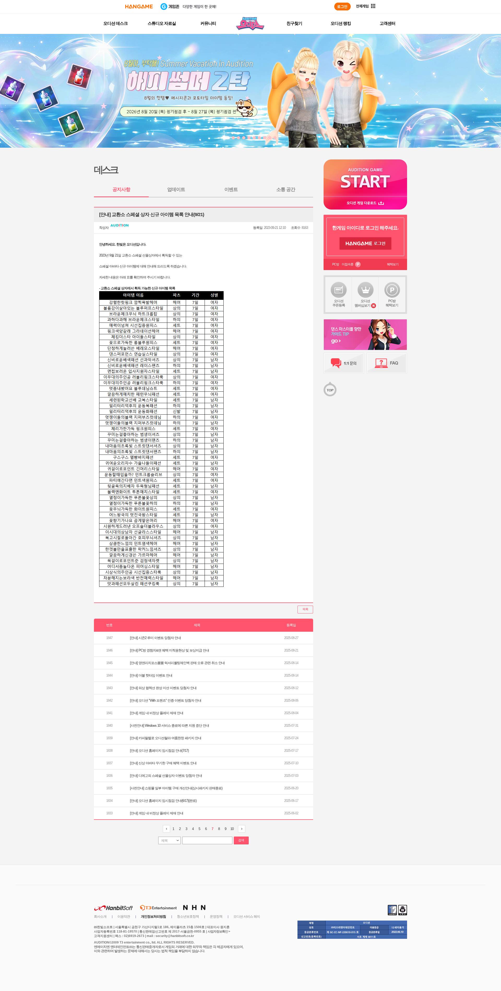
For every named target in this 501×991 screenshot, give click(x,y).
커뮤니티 (208, 23)
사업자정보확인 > (219, 931)
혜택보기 (392, 264)
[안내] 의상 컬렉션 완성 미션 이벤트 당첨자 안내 (163, 688)
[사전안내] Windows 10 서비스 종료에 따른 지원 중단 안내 (169, 725)
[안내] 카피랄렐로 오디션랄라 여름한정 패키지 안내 (165, 738)
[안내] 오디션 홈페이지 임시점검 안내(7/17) (159, 751)
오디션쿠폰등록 (338, 303)
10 (232, 829)
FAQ (387, 363)
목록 (305, 609)
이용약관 (123, 916)
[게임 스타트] (365, 177)
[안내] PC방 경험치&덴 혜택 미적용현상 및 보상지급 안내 (169, 650)
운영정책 (216, 916)
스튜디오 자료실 (162, 23)
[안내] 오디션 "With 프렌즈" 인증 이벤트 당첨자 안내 (165, 700)
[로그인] (342, 6)
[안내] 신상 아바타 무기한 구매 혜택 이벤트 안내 (163, 763)
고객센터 (387, 23)
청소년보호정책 (188, 916)
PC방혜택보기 (392, 303)
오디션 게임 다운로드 (365, 203)
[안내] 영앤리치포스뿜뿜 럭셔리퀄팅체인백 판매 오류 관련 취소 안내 (177, 663)
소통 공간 (285, 189)
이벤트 (231, 189)
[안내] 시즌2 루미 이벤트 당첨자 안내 (155, 638)
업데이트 (176, 189)
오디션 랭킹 (341, 23)
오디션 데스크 (115, 23)
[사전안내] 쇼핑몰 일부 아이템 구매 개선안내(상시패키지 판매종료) (176, 788)
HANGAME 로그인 (365, 243)
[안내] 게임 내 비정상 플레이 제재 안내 (156, 713)
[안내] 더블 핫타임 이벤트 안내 (151, 675)
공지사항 (121, 189)
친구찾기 (294, 23)
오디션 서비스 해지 (246, 916)
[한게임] (139, 6)
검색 (241, 840)
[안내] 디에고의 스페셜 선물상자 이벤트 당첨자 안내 (166, 776)
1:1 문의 (344, 363)
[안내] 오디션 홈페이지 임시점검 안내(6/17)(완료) (163, 801)
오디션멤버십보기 (362, 303)
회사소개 (100, 916)
